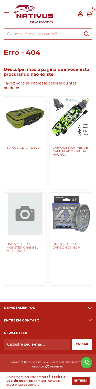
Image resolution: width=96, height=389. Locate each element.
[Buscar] (86, 34)
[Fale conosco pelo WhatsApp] (86, 362)
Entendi (80, 380)
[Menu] (7, 14)
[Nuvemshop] (48, 367)
